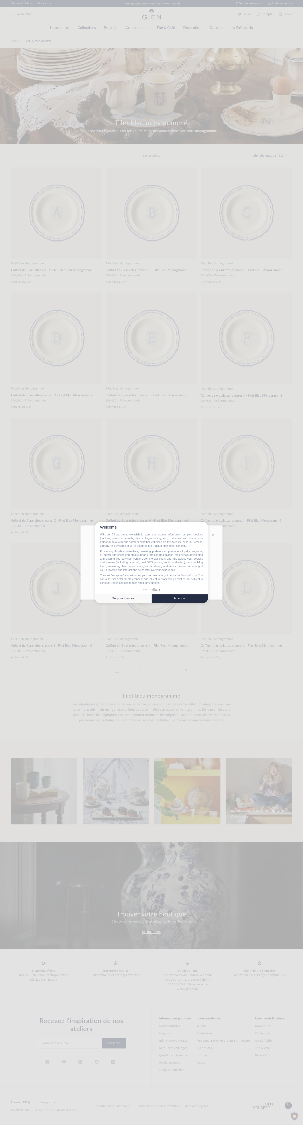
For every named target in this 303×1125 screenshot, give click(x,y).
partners (121, 534)
